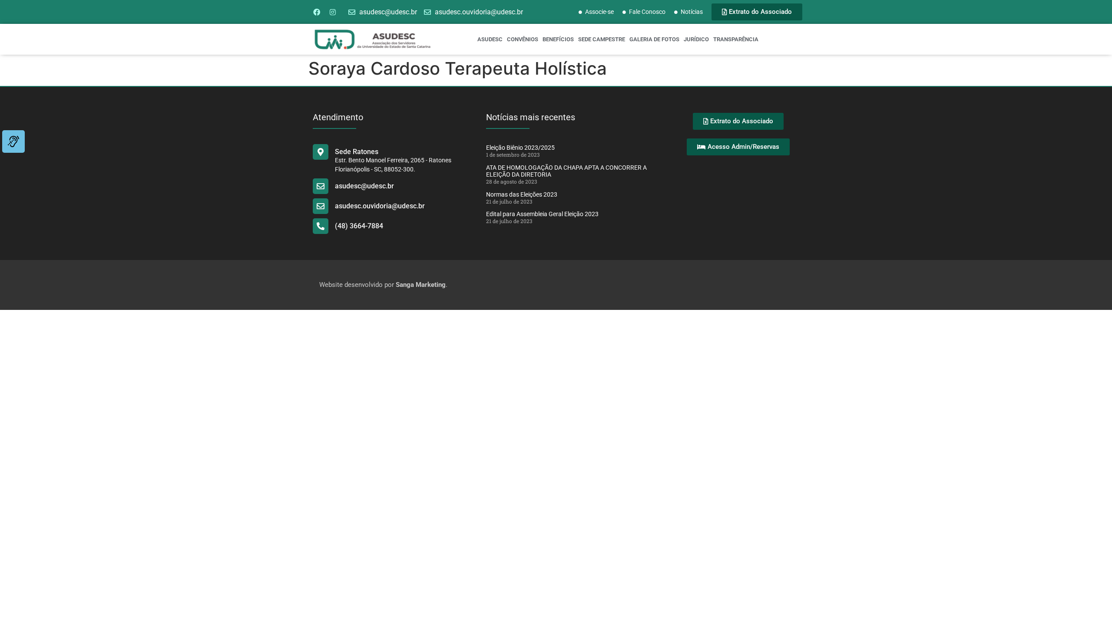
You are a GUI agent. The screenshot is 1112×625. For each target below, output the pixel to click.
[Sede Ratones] (320, 152)
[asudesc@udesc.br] (320, 186)
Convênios (522, 39)
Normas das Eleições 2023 (521, 194)
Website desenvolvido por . (383, 285)
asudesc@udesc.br (364, 186)
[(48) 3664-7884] (320, 226)
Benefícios (558, 39)
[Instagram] (333, 12)
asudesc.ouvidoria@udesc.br (380, 206)
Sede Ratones (356, 152)
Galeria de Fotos (654, 39)
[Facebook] (317, 12)
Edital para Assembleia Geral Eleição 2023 (542, 214)
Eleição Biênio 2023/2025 (520, 147)
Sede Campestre (601, 39)
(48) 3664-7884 (359, 226)
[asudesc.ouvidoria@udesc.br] (320, 206)
